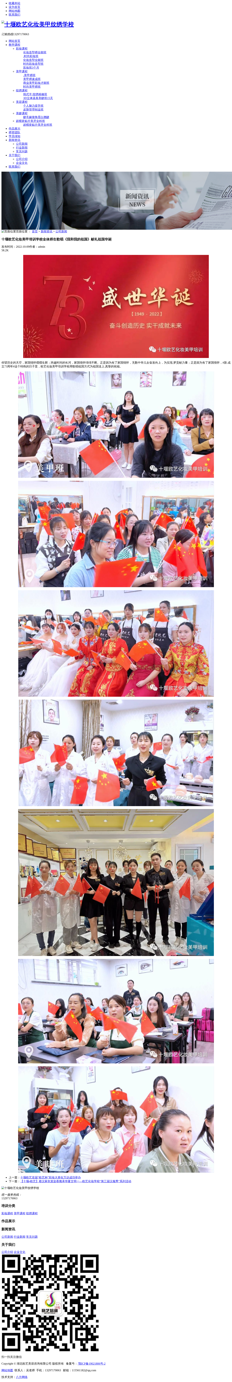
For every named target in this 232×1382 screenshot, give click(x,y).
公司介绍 (22, 159)
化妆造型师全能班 (34, 52)
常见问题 (22, 151)
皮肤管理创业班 (33, 109)
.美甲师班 (29, 75)
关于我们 (14, 155)
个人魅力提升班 (33, 105)
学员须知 (14, 136)
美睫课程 (22, 113)
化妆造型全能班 (33, 60)
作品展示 (14, 128)
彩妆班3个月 (31, 67)
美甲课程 (22, 71)
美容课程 (22, 101)
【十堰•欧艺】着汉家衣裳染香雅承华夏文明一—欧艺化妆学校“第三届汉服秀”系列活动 (75, 1181)
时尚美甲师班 (32, 86)
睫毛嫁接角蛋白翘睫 (36, 117)
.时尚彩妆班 (30, 56)
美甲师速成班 (32, 79)
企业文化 (22, 162)
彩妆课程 (22, 48)
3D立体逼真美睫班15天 (38, 98)
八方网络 (22, 1377)
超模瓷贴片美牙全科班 (30, 120)
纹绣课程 (22, 90)
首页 (35, 231)
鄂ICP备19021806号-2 (91, 1363)
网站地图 (14, 10)
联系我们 (14, 14)
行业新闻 (22, 147)
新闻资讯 (14, 140)
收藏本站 (14, 3)
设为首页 (14, 7)
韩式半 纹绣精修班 (35, 94)
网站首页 (14, 40)
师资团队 (14, 132)
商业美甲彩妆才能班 (36, 82)
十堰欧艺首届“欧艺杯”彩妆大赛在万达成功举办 (50, 1177)
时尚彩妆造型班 (33, 63)
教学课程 (14, 44)
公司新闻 (22, 143)
